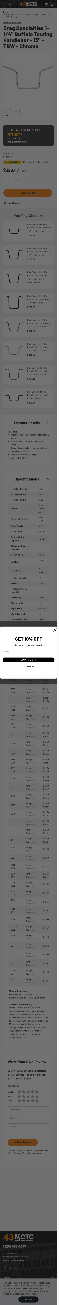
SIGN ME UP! (28, 659)
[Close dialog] (55, 630)
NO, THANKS (28, 667)
